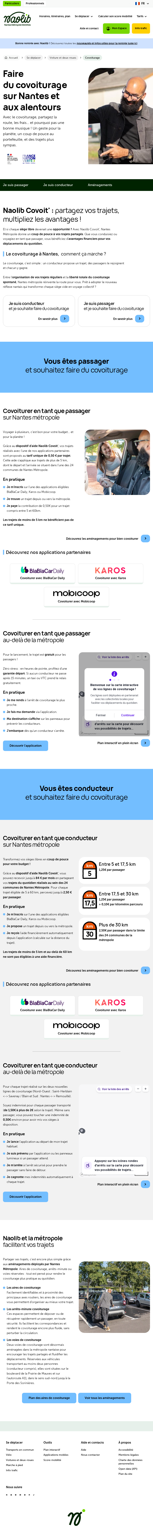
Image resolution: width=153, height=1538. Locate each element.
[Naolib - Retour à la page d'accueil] (17, 19)
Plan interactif (51, 1449)
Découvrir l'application (26, 745)
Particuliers (12, 3)
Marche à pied (14, 1465)
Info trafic (141, 28)
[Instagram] (11, 1496)
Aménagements (100, 185)
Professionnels (35, 3)
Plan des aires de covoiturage (49, 1398)
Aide (83, 1449)
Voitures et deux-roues (20, 1460)
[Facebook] (6, 1496)
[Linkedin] (20, 1496)
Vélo (9, 1454)
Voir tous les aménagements (105, 1398)
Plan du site (125, 1473)
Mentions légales (128, 1454)
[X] (25, 1496)
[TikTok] (34, 1496)
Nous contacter (90, 1454)
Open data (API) (127, 1468)
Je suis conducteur (58, 185)
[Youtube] (15, 1496)
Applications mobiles (55, 1454)
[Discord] (29, 1496)
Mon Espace (119, 28)
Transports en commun (20, 1449)
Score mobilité (52, 1460)
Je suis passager (15, 185)
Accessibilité (125, 1449)
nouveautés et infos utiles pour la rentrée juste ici (107, 43)
